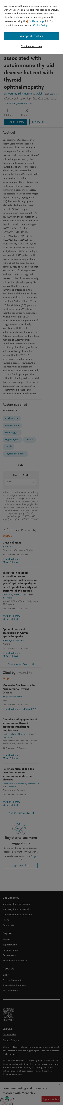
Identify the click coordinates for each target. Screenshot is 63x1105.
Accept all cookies (31, 36)
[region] (31, 27)
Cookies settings (31, 46)
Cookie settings (36, 21)
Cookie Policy (40, 25)
